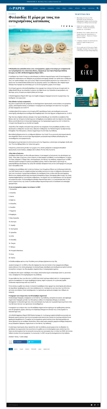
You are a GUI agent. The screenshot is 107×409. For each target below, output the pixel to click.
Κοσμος (12, 14)
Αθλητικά (77, 8)
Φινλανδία (33, 349)
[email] (91, 405)
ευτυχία (21, 349)
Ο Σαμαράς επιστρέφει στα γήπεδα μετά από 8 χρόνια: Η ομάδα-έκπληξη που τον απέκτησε (87, 42)
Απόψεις (71, 8)
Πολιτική (35, 8)
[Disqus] (41, 377)
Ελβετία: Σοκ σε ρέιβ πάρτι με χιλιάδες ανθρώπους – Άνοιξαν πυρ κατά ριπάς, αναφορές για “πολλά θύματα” (86, 28)
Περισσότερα (91, 8)
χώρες (39, 349)
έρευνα (15, 349)
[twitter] (95, 405)
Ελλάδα (58, 8)
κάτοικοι (27, 349)
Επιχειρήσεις (51, 8)
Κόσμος (64, 8)
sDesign (84, 8)
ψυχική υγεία (47, 349)
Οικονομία (42, 8)
